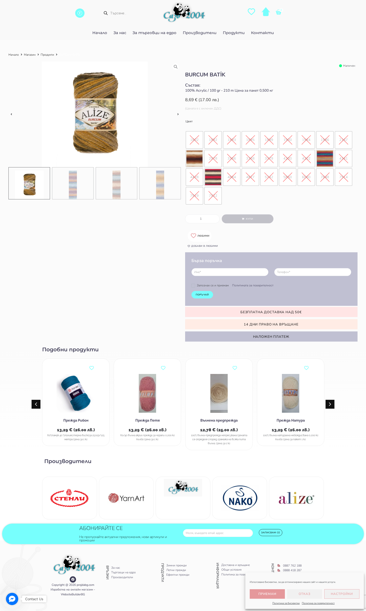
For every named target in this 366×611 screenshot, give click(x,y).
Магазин (30, 55)
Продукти (47, 55)
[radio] (194, 139)
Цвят (189, 121)
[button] (11, 114)
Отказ (305, 594)
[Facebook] (73, 579)
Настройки (342, 594)
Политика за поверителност (318, 603)
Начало (13, 55)
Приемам (267, 594)
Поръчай (202, 294)
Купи (249, 219)
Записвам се (270, 532)
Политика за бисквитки (286, 603)
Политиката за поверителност (252, 285)
